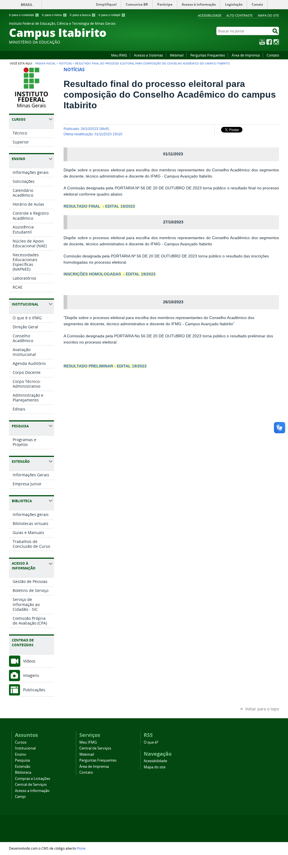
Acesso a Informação (32, 790)
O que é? (151, 742)
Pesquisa (22, 760)
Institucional (25, 748)
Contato (273, 55)
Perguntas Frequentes (207, 55)
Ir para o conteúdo (23, 15)
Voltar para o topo (262, 709)
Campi (20, 796)
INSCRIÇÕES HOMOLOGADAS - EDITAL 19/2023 (110, 274)
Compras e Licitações (32, 778)
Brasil (27, 4)
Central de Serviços (31, 784)
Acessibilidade (209, 15)
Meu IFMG (119, 55)
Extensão (22, 766)
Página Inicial (45, 63)
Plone (81, 848)
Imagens (31, 675)
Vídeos (29, 661)
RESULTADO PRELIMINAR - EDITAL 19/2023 (105, 366)
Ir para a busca (82, 15)
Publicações (34, 689)
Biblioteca (23, 772)
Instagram (276, 42)
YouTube (262, 42)
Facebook (269, 42)
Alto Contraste (239, 15)
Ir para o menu (54, 15)
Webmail (177, 55)
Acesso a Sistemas (148, 55)
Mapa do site (268, 15)
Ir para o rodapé (111, 15)
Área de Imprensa (246, 55)
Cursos (20, 742)
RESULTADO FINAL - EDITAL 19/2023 (99, 206)
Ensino (20, 754)
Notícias (65, 63)
